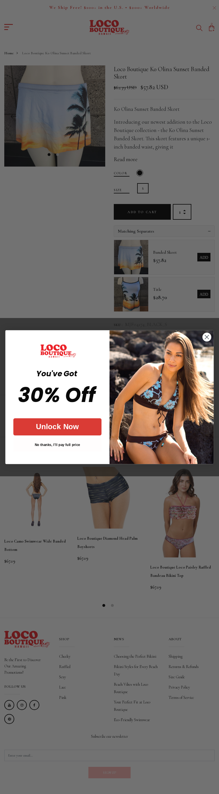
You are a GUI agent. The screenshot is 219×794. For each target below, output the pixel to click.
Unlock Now (57, 427)
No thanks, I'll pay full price (57, 445)
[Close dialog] (207, 337)
